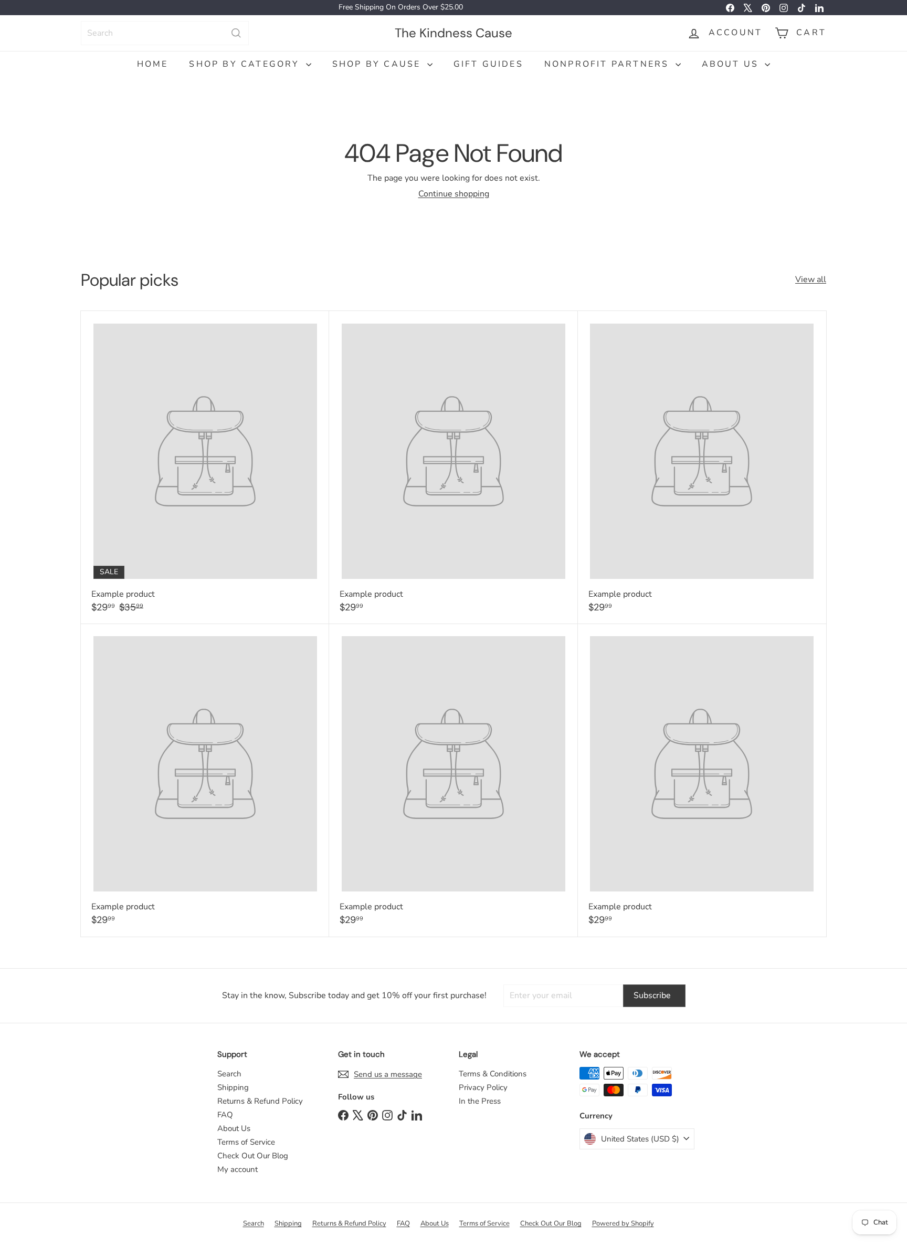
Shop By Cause (378, 64)
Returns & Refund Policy (260, 1101)
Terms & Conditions (492, 1073)
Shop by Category (246, 64)
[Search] (236, 33)
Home (152, 64)
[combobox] (165, 33)
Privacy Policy (483, 1087)
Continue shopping (453, 194)
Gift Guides (488, 64)
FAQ (225, 1114)
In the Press (480, 1101)
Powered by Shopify (623, 1223)
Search (229, 1073)
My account (237, 1169)
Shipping (233, 1087)
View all (810, 280)
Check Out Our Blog (252, 1155)
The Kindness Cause (453, 32)
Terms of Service (246, 1142)
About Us (732, 64)
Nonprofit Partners (608, 64)
